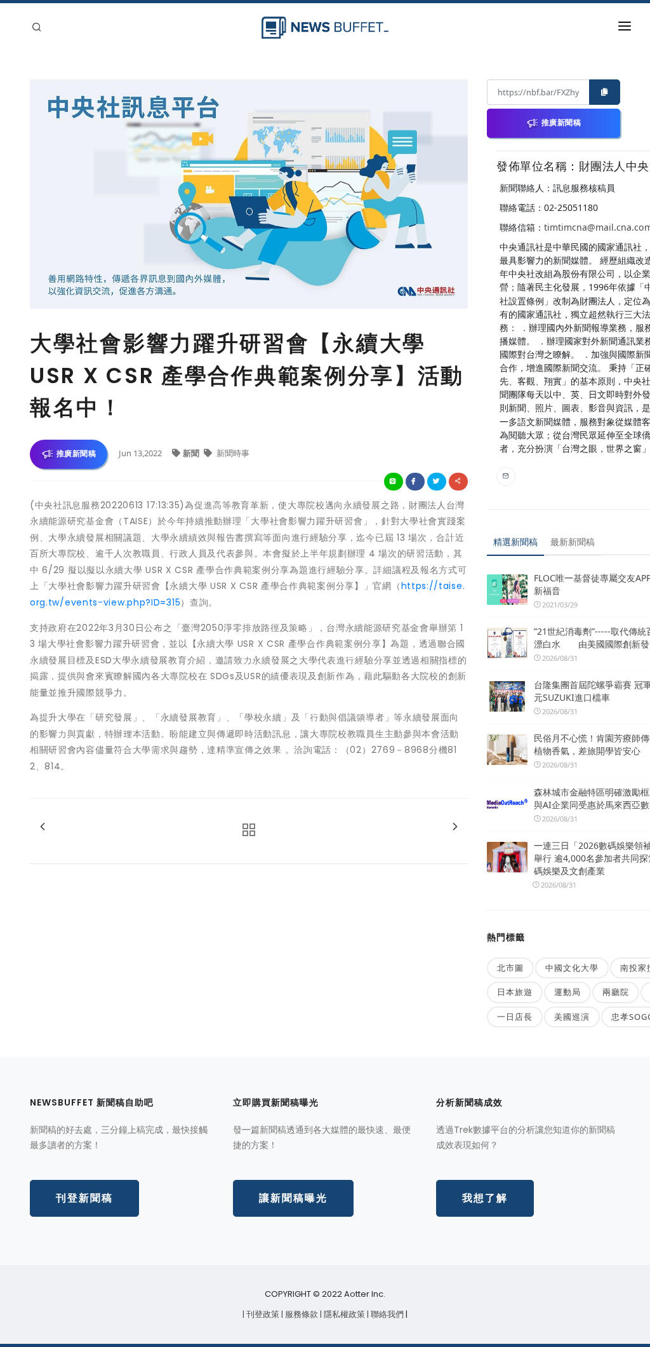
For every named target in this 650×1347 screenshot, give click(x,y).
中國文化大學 (572, 967)
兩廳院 (615, 992)
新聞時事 (232, 453)
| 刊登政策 (261, 1314)
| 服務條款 (300, 1314)
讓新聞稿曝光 (293, 1198)
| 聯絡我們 (386, 1314)
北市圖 (510, 967)
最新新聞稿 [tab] (572, 542)
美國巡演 (572, 1016)
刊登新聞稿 (84, 1198)
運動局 (567, 992)
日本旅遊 (515, 992)
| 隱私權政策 (343, 1314)
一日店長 (515, 1016)
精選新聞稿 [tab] (515, 542)
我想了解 (485, 1198)
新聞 (192, 453)
